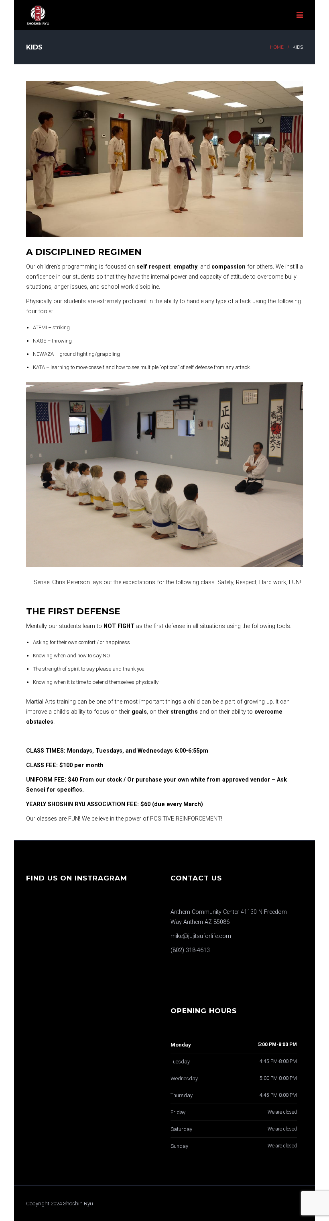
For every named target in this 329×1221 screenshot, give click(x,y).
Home (277, 47)
